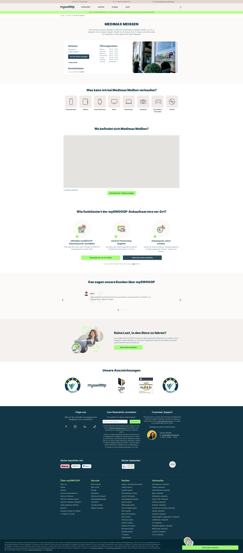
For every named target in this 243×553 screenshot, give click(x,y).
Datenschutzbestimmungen (117, 428)
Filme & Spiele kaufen (129, 508)
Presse (62, 487)
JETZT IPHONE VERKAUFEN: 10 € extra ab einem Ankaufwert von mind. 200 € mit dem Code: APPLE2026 (121, 12)
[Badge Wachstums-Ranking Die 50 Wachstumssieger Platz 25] (146, 385)
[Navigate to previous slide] (62, 299)
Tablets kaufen (127, 487)
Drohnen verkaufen (159, 502)
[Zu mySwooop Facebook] (66, 426)
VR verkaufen (157, 523)
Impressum (49, 550)
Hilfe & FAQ (95, 487)
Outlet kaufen (126, 538)
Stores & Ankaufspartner (69, 493)
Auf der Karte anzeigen (79, 57)
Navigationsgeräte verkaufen (162, 526)
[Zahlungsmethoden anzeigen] (65, 466)
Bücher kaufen (127, 502)
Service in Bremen (66, 496)
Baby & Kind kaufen (129, 514)
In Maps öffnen (72, 62)
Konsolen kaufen (127, 529)
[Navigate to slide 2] (121, 309)
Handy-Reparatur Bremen (69, 505)
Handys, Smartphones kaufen (132, 484)
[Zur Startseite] (67, 7)
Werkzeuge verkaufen (160, 529)
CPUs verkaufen (158, 535)
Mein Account (96, 484)
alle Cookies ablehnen (96, 548)
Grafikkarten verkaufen (160, 520)
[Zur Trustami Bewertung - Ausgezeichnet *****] (72, 385)
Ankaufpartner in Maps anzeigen (121, 193)
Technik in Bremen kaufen (69, 499)
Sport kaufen (126, 517)
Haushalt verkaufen (159, 514)
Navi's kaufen (126, 511)
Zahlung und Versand (98, 496)
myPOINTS (95, 502)
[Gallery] (121, 386)
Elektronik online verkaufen (142, 258)
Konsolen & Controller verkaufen (163, 508)
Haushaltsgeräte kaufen (130, 499)
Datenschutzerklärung (35, 550)
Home (62, 15)
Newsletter (95, 493)
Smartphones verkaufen (160, 484)
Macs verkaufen (157, 493)
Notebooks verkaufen (160, 496)
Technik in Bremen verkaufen (70, 502)
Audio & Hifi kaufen (128, 496)
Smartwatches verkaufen (161, 490)
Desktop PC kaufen (128, 526)
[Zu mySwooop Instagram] (75, 426)
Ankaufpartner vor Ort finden (101, 258)
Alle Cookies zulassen (210, 548)
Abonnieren (135, 422)
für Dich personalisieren (114, 548)
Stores (69, 15)
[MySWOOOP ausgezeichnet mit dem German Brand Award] (121, 385)
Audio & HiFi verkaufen (160, 499)
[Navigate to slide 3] (124, 309)
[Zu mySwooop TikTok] (94, 426)
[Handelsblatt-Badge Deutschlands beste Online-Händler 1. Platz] (97, 385)
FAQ (133, 264)
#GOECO (63, 508)
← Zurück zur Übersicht (71, 190)
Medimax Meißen (79, 15)
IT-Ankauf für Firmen (67, 514)
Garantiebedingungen (98, 499)
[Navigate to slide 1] (118, 309)
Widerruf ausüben (97, 508)
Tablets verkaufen (158, 487)
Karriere (63, 490)
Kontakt (93, 490)
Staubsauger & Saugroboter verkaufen (165, 517)
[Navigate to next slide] (180, 299)
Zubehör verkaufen (159, 532)
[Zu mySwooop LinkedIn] (84, 426)
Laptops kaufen (127, 490)
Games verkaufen (158, 511)
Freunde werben (97, 505)
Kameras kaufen (127, 532)
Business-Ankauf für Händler (70, 511)
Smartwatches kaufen (129, 493)
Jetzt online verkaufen (128, 347)
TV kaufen (125, 535)
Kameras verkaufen (159, 505)
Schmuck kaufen (127, 520)
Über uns (63, 484)
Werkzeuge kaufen (128, 505)
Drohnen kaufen (127, 523)
